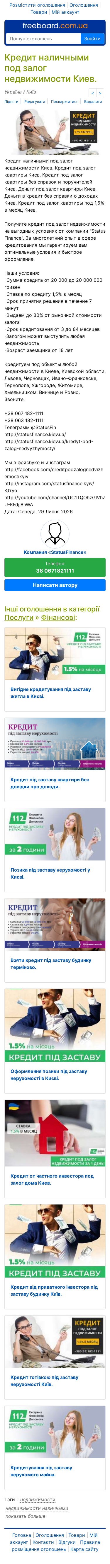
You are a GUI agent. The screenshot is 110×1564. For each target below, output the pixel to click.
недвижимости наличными (37, 1508)
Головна (21, 1535)
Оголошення (84, 5)
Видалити (93, 101)
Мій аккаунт (65, 12)
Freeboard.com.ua (55, 25)
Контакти (43, 1542)
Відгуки (67, 1542)
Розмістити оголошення (37, 5)
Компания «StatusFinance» (55, 552)
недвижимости (37, 1499)
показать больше (25, 1516)
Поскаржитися (64, 101)
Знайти (92, 39)
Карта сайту (84, 1549)
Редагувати (34, 101)
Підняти (11, 101)
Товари (39, 12)
